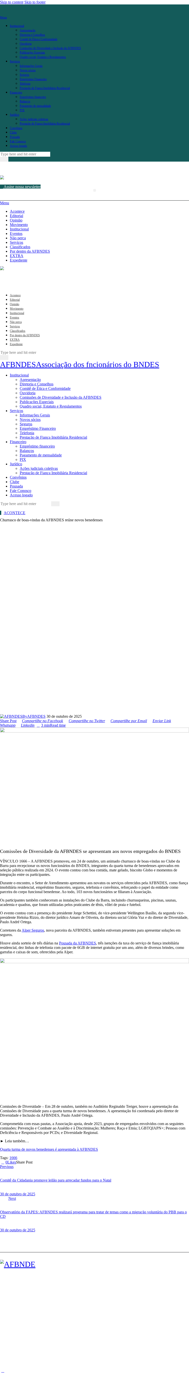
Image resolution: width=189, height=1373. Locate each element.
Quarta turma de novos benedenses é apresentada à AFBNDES (49, 1149)
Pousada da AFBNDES (77, 943)
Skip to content (11, 2)
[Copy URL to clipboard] (52, 1162)
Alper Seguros (33, 930)
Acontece (14, 513)
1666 (13, 1158)
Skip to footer (35, 2)
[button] (94, 190)
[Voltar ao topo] (2, 1371)
